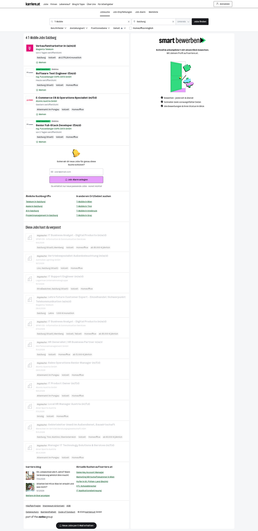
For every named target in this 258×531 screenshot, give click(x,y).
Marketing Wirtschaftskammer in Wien (95, 477)
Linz (39, 268)
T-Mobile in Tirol (84, 206)
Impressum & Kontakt (53, 506)
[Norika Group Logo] (39, 517)
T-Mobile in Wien (84, 201)
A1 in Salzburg (32, 211)
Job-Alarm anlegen (78, 179)
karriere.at (106, 466)
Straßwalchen (44, 288)
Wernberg (59, 247)
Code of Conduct (66, 512)
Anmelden (225, 4)
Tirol (49, 437)
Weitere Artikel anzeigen (38, 495)
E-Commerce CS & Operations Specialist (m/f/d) (66, 97)
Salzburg (51, 37)
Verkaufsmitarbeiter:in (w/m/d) (56, 45)
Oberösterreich (68, 437)
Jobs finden (200, 21)
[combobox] (90, 21)
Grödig (40, 416)
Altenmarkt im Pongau (48, 109)
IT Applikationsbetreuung (89, 490)
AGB (69, 506)
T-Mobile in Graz (84, 215)
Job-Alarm (140, 12)
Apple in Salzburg (34, 206)
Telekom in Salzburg (35, 201)
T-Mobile (33, 37)
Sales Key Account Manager (90, 472)
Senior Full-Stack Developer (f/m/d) (58, 125)
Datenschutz (32, 512)
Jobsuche (105, 12)
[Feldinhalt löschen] (128, 21)
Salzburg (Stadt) (45, 85)
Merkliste (153, 12)
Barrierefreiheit (48, 512)
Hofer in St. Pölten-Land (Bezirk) (92, 481)
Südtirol (56, 437)
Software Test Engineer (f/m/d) (56, 73)
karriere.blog (33, 466)
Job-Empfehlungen (122, 12)
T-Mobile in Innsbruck (86, 211)
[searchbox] (76, 172)
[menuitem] (60, 29)
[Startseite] (34, 4)
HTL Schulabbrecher (86, 486)
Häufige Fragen (33, 506)
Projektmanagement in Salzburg (42, 215)
